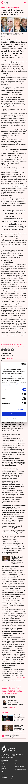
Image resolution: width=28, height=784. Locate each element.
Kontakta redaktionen (19, 765)
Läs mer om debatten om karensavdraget (12, 736)
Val (19, 690)
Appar (16, 760)
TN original (18, 346)
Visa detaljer (20, 409)
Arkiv (16, 763)
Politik (3, 687)
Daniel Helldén (19, 691)
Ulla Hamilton (4, 344)
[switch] (24, 394)
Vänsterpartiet (5, 690)
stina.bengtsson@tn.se (16, 704)
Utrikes (3, 769)
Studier (8, 343)
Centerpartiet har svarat (19, 677)
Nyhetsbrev (17, 761)
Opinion (3, 766)
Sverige (15, 693)
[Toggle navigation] (25, 2)
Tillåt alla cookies (14, 414)
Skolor (9, 344)
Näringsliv (3, 761)
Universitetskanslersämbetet (18, 343)
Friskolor (14, 344)
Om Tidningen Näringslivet (20, 769)
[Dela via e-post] (12, 349)
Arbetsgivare (9, 687)
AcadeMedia (4, 346)
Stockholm (24, 346)
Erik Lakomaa (11, 346)
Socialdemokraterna (7, 693)
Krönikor (3, 771)
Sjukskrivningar (14, 690)
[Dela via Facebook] (2, 349)
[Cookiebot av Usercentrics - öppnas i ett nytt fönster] (20, 364)
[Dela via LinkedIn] (8, 349)
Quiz (2, 772)
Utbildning (3, 343)
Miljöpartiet (5, 688)
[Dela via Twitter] (5, 349)
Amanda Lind (11, 691)
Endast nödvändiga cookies (14, 418)
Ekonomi (3, 763)
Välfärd (19, 687)
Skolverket (19, 344)
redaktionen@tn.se (8, 355)
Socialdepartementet (14, 688)
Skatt (14, 687)
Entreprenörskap (5, 765)
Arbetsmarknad (4, 760)
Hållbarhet (3, 768)
